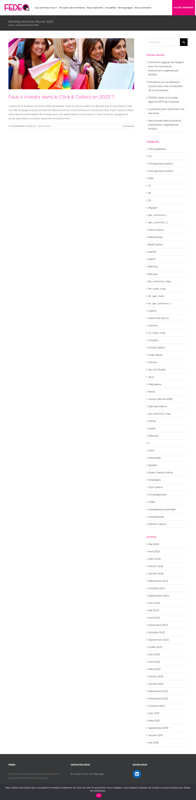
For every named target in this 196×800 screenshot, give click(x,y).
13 (149, 185)
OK (98, 795)
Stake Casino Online (160, 472)
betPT (151, 259)
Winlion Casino (157, 524)
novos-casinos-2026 (160, 399)
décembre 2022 (158, 691)
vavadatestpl (156, 516)
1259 (150, 178)
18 (149, 193)
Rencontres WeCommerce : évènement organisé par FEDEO (165, 124)
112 (149, 156)
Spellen (152, 465)
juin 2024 (154, 603)
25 (149, 200)
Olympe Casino (157, 406)
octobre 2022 (156, 705)
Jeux (151, 376)
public (152, 428)
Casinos (153, 325)
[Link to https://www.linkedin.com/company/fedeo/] (137, 774)
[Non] (192, 791)
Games (152, 362)
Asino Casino (156, 229)
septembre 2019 (158, 727)
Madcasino (154, 384)
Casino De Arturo (158, 318)
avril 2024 (154, 617)
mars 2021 (154, 720)
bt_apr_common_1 (159, 303)
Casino (152, 310)
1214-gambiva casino (160, 171)
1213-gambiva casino (160, 163)
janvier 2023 (155, 683)
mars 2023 (154, 669)
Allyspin (153, 207)
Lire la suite (128, 126)
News (151, 391)
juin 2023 (154, 654)
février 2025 (155, 566)
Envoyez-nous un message (87, 773)
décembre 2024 (158, 580)
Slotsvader (154, 457)
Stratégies (154, 479)
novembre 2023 (158, 625)
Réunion (153, 435)
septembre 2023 (158, 639)
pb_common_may (159, 413)
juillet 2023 (155, 647)
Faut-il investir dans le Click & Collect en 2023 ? (61, 97)
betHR (152, 251)
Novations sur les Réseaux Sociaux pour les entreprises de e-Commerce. (165, 86)
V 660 (151, 501)
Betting (153, 266)
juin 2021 (153, 713)
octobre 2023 (156, 632)
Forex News (155, 354)
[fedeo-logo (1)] (17, 5)
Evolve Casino (156, 347)
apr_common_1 (157, 215)
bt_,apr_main (156, 296)
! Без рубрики (157, 148)
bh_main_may (157, 288)
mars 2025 (154, 558)
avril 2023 (154, 661)
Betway (153, 274)
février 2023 (155, 676)
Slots (151, 450)
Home (11, 25)
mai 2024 (153, 610)
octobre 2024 (156, 588)
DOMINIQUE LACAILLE (23, 126)
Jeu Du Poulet (157, 369)
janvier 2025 (155, 573)
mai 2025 (153, 544)
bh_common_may (159, 281)
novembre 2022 (158, 698)
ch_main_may (156, 332)
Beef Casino (155, 244)
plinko (152, 421)
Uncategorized (157, 494)
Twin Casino (155, 487)
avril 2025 (154, 551)
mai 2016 (153, 742)
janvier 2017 (155, 735)
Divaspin (153, 340)
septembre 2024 (158, 595)
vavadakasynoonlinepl (161, 509)
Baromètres (155, 237)
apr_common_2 (158, 222)
